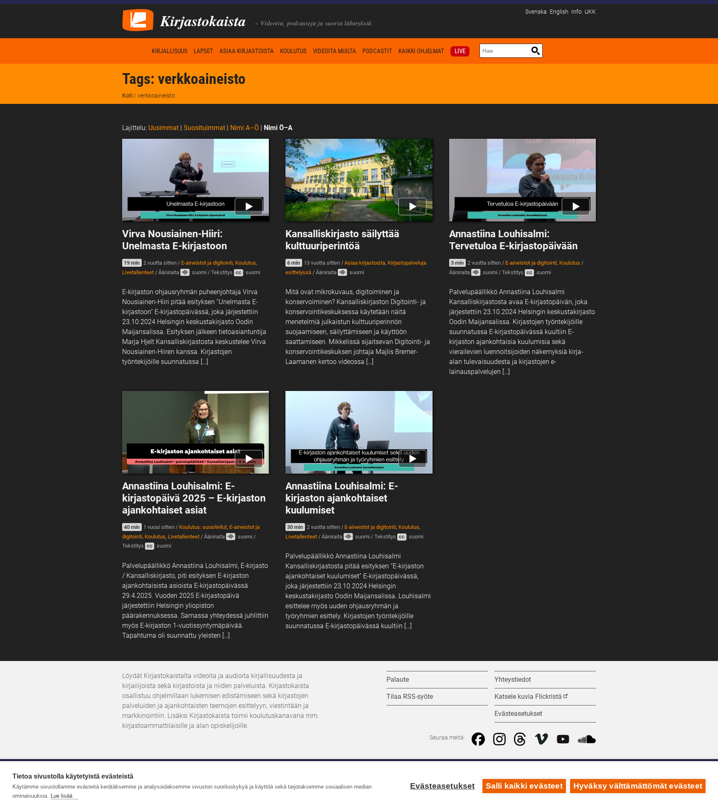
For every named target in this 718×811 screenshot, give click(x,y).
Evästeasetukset (442, 786)
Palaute (397, 679)
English (559, 11)
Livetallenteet (138, 272)
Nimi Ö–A (278, 128)
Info (576, 11)
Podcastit (377, 51)
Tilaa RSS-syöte (409, 696)
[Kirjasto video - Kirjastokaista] (138, 19)
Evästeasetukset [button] (518, 714)
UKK (590, 11)
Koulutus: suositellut (203, 527)
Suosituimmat (204, 128)
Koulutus (293, 51)
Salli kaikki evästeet (524, 786)
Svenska (536, 11)
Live (460, 51)
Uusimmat (163, 128)
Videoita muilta (334, 51)
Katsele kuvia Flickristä (528, 696)
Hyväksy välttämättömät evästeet (637, 786)
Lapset (203, 51)
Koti (135, 51)
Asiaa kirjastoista (246, 51)
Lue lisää (61, 796)
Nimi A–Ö (244, 128)
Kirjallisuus (169, 51)
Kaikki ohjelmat (421, 51)
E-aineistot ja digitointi (207, 263)
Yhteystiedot (512, 679)
